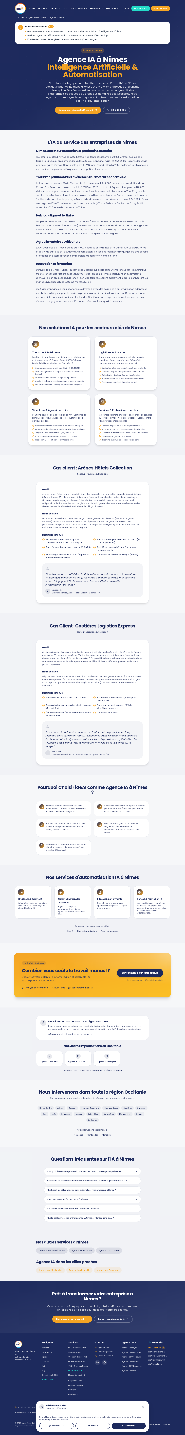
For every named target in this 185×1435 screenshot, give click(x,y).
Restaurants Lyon (75, 1385)
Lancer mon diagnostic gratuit (140, 972)
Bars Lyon (72, 1390)
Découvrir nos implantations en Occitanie (68, 1034)
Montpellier (105, 1070)
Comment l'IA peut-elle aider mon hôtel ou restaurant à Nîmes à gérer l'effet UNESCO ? (88, 1180)
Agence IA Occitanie (37, 17)
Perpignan (117, 1070)
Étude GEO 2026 (75, 1370)
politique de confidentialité (56, 1419)
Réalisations (95, 8)
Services (41, 8)
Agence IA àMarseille (79, 1270)
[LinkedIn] (97, 1362)
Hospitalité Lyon (75, 1380)
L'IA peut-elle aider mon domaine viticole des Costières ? (73, 1208)
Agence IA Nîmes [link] (57, 17)
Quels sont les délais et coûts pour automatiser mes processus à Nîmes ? (81, 1190)
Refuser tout (93, 1426)
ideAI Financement (156, 1356)
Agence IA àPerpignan (108, 1270)
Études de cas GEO (76, 1375)
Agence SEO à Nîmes (82, 1250)
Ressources (111, 8)
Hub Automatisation (87, 931)
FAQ (43, 1366)
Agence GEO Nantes (130, 1361)
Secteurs (54, 8)
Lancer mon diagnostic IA (111, 1319)
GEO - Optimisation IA (78, 1366)
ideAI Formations (155, 1352)
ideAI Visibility (154, 1364)
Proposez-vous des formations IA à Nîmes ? (67, 1199)
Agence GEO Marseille (131, 1352)
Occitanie (108, 1026)
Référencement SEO (77, 1361)
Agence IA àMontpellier (50, 1270)
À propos (45, 1357)
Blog (43, 1370)
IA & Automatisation (77, 1348)
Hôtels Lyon (73, 1394)
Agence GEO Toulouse (131, 1357)
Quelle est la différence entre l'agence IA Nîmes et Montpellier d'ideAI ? (80, 1218)
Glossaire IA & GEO (50, 1375)
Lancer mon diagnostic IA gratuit (76, 110)
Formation (142, 8)
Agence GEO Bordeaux (131, 1366)
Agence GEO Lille (129, 1370)
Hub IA (70, 931)
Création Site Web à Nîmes (52, 1250)
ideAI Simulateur (155, 1360)
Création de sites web (77, 1357)
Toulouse (95, 1070)
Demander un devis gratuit (70, 1319)
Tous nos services (109, 931)
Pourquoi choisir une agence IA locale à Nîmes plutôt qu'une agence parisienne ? (84, 1171)
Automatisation (78, 8)
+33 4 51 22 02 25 (106, 1355)
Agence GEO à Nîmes (109, 1250)
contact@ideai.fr (106, 1351)
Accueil (31, 8)
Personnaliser (58, 1426)
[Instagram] (104, 1362)
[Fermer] (143, 1407)
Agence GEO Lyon (129, 1348)
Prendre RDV (160, 8)
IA (64, 8)
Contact (125, 8)
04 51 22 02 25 (118, 110)
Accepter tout (128, 1426)
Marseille (106, 1134)
